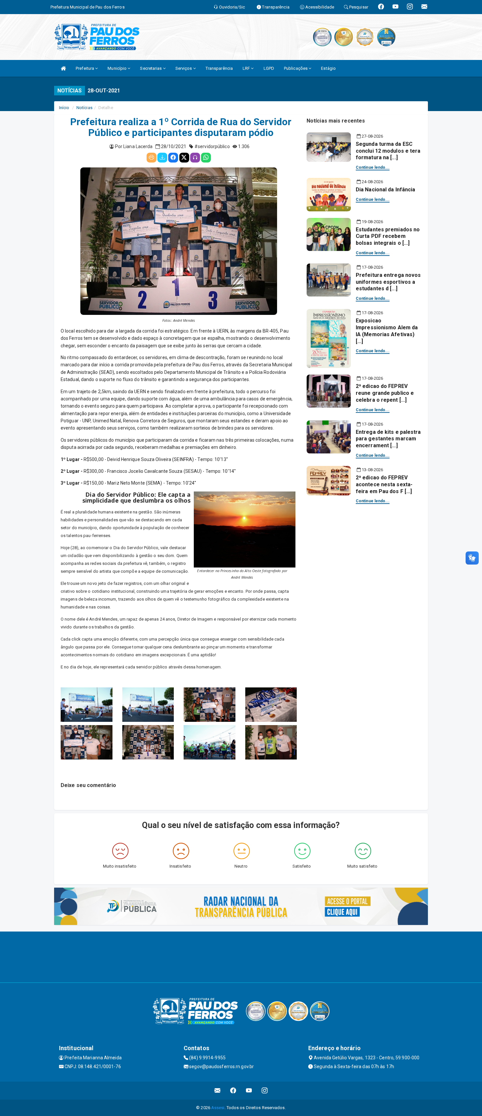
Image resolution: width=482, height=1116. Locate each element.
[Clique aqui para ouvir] (195, 158)
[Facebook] (173, 158)
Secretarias (151, 68)
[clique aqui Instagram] (265, 1090)
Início (64, 107)
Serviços (184, 68)
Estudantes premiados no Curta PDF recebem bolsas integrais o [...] (388, 236)
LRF (247, 68)
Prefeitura (85, 68)
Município (118, 68)
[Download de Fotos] (162, 158)
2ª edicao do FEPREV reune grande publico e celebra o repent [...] (385, 393)
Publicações (296, 68)
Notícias (84, 107)
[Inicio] (63, 68)
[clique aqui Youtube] (249, 1090)
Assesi (218, 1107)
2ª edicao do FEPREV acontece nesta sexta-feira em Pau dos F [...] (384, 484)
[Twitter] (184, 158)
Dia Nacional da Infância (385, 189)
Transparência (219, 68)
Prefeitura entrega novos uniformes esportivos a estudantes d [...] (388, 282)
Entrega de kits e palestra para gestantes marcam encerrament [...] (388, 439)
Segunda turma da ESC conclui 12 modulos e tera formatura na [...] (388, 151)
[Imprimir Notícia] (151, 158)
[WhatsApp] (206, 158)
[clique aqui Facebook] (233, 1090)
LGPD (269, 68)
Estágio (328, 68)
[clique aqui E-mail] (217, 1090)
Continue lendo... (373, 167)
